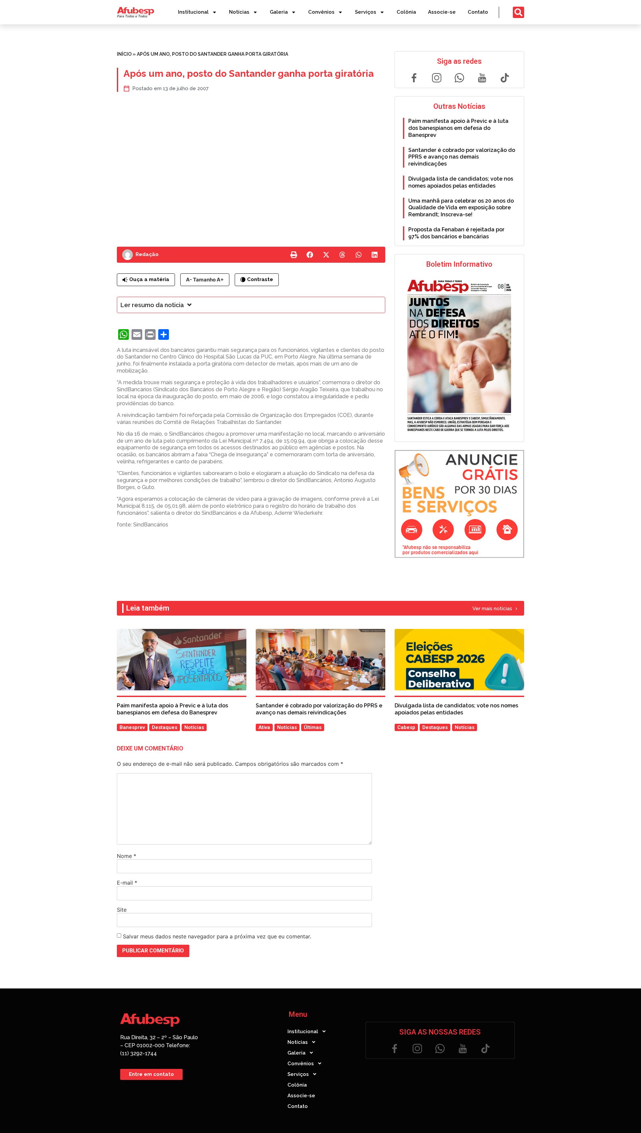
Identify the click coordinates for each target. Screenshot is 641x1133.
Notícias (239, 12)
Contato (478, 12)
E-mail (127, 882)
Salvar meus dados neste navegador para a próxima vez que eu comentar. (217, 936)
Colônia (406, 12)
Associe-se (442, 12)
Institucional (193, 12)
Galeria (279, 12)
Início (124, 54)
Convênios (321, 12)
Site (122, 909)
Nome (126, 856)
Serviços (365, 12)
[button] (293, 254)
